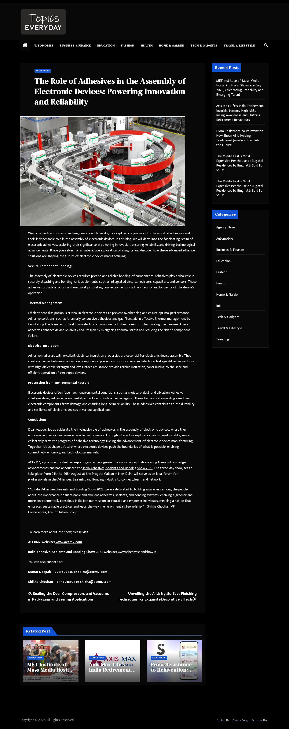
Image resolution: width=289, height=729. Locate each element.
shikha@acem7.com (95, 582)
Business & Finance (75, 45)
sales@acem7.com (92, 572)
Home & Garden (171, 45)
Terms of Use (260, 720)
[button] (266, 45)
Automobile (44, 45)
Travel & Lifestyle (239, 45)
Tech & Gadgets (203, 45)
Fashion (127, 45)
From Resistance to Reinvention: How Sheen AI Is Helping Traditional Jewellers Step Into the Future (240, 138)
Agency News (43, 70)
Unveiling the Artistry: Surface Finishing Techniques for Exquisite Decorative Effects (157, 596)
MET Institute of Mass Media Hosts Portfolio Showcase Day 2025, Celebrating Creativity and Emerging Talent (239, 88)
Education (106, 45)
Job (218, 306)
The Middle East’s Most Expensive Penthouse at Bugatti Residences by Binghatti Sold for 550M (240, 163)
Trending (222, 339)
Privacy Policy (241, 720)
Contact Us (222, 720)
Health (147, 45)
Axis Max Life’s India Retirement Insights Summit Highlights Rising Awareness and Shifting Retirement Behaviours (240, 113)
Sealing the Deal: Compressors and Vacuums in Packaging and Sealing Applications (68, 596)
